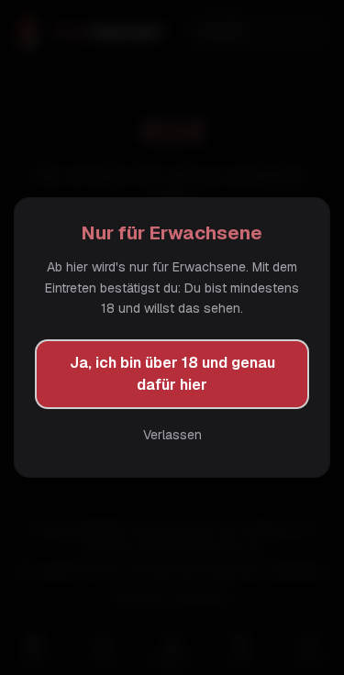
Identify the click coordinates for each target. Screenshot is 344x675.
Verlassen (172, 434)
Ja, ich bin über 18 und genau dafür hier (172, 373)
